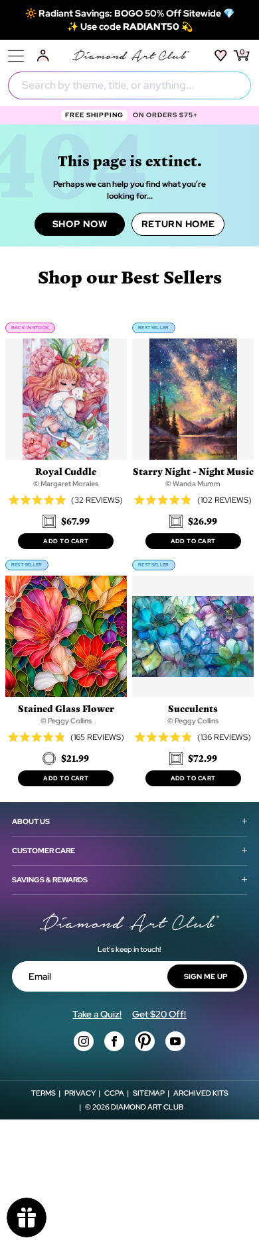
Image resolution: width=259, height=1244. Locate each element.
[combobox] (129, 85)
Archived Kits (200, 1093)
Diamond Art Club (147, 1107)
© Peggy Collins (66, 720)
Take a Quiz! (97, 1014)
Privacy (80, 1093)
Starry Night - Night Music (193, 471)
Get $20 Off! (159, 1014)
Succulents (193, 708)
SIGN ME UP (206, 976)
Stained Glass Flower (66, 708)
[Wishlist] (221, 56)
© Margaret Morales (65, 483)
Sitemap (149, 1093)
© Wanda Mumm (192, 483)
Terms (43, 1093)
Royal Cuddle (65, 471)
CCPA (114, 1093)
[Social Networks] (84, 1041)
